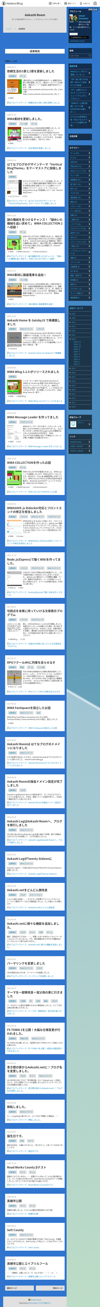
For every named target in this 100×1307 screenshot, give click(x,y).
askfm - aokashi (76, 446)
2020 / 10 (77, 346)
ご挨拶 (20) (74, 219)
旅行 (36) (73, 188)
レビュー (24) (75, 206)
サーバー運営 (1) (76, 293)
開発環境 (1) (75, 297)
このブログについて (77, 40)
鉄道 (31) (73, 202)
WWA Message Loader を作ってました (33, 417)
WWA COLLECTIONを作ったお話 (29, 462)
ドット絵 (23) (75, 211)
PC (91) (73, 157)
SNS (38, 712)
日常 (41, 932)
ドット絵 (23, 123)
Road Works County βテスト (26, 1167)
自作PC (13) (75, 233)
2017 (73, 377)
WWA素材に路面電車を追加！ (26, 275)
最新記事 (73, 66)
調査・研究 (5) (75, 275)
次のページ (58, 1288)
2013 (73, 394)
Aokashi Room (35, 15)
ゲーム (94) (74, 153)
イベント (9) (75, 262)
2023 (73, 326)
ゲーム (22, 76)
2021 (73, 335)
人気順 (14, 61)
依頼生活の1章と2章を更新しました (30, 71)
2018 (73, 372)
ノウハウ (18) (75, 224)
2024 (73, 322)
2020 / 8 (77, 349)
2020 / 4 (77, 356)
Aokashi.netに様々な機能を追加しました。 (33, 925)
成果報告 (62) (75, 179)
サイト (32, 932)
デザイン (80, 422)
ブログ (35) (74, 193)
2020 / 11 (77, 344)
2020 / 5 (77, 354)
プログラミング (26, 422)
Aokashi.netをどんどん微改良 (27, 890)
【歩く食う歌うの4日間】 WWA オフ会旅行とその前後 (79, 82)
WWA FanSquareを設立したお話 (29, 708)
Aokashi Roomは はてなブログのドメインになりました (33, 746)
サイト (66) (74, 175)
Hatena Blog (32, 1303)
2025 (73, 318)
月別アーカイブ (76, 308)
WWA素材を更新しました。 (25, 119)
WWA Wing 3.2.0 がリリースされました (33, 371)
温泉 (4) (73, 284)
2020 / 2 (77, 361)
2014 (73, 389)
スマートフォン (36, 894)
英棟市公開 (14, 1201)
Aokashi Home (76, 442)
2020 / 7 (77, 351)
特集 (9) (73, 257)
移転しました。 (17, 1107)
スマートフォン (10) (78, 241)
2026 (73, 313)
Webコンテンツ (26, 329)
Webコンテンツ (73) (78, 171)
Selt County (15, 1230)
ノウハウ (40, 329)
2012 (73, 398)
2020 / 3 (77, 359)
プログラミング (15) (78, 228)
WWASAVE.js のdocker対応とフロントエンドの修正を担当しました (34, 510)
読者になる (93, 9)
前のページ (12, 1288)
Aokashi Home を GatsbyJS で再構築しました (33, 322)
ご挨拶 (22, 1001)
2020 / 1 (77, 364)
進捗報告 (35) (75, 197)
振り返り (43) (75, 184)
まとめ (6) (74, 271)
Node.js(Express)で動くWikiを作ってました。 (34, 561)
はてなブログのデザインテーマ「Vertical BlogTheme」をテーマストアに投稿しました (34, 168)
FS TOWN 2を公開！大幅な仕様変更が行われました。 (33, 1032)
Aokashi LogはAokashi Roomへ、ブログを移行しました (34, 823)
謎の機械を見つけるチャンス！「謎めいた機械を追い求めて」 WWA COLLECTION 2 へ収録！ (35, 223)
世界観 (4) (74, 280)
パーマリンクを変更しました (26, 963)
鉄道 (22, 667)
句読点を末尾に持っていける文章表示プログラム (35, 613)
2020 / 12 (77, 341)
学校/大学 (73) (75, 166)
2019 (73, 368)
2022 (73, 330)
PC (31, 1001)
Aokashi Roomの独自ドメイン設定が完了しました (35, 783)
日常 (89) (73, 162)
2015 (73, 385)
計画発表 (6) (75, 266)
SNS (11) (73, 237)
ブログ (22, 790)
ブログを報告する (44, 1303)
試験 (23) (73, 215)
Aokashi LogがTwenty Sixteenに (29, 858)
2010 (73, 406)
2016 (73, 381)
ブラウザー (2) (75, 288)
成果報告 (12, 76)
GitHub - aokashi (76, 450)
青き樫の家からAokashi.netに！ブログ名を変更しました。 (34, 1069)
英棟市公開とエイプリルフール (27, 1263)
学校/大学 (24, 1038)
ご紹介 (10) (74, 246)
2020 (73, 339)
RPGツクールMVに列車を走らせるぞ (31, 662)
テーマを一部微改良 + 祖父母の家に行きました (35, 994)
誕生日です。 (15, 1136)
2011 (73, 402)
